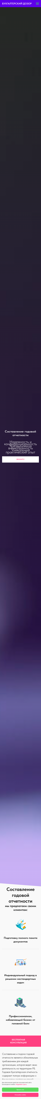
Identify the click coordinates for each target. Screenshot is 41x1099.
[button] (20, 1041)
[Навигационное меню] (37, 4)
